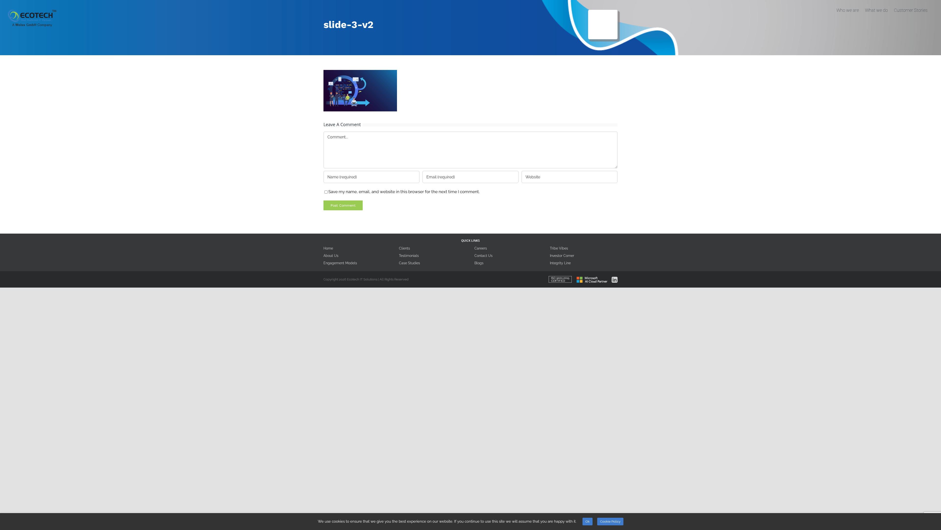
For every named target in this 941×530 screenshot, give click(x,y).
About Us (330, 256)
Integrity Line (560, 263)
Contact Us (483, 256)
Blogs (478, 263)
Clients (404, 248)
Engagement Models (340, 263)
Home (328, 248)
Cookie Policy (610, 521)
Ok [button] (587, 521)
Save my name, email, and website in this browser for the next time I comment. (404, 191)
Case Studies (409, 263)
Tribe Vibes (559, 248)
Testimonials (409, 256)
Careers (480, 248)
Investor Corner (562, 256)
